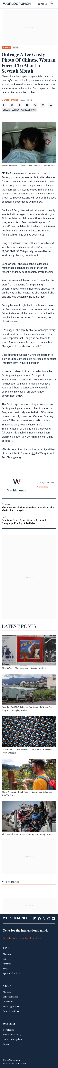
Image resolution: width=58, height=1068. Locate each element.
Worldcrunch (11, 100)
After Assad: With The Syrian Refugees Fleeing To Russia (28, 834)
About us (7, 991)
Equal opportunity (11, 1006)
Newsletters (8, 1029)
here (40, 234)
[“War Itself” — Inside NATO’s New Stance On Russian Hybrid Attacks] (29, 732)
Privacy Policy (21, 1063)
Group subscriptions (12, 1039)
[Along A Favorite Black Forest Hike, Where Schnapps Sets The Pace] (29, 774)
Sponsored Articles (12, 973)
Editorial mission (10, 996)
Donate (6, 1044)
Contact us (8, 1001)
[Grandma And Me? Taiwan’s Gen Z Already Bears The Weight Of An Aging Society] (29, 690)
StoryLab (7, 968)
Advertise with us (11, 1011)
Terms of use (8, 1063)
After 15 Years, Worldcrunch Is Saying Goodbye (24, 667)
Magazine (7, 954)
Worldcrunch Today (12, 1034)
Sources (7, 958)
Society (6, 48)
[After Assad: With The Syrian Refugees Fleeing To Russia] (29, 817)
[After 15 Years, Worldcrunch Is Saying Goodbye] (29, 650)
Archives (7, 963)
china (15, 48)
